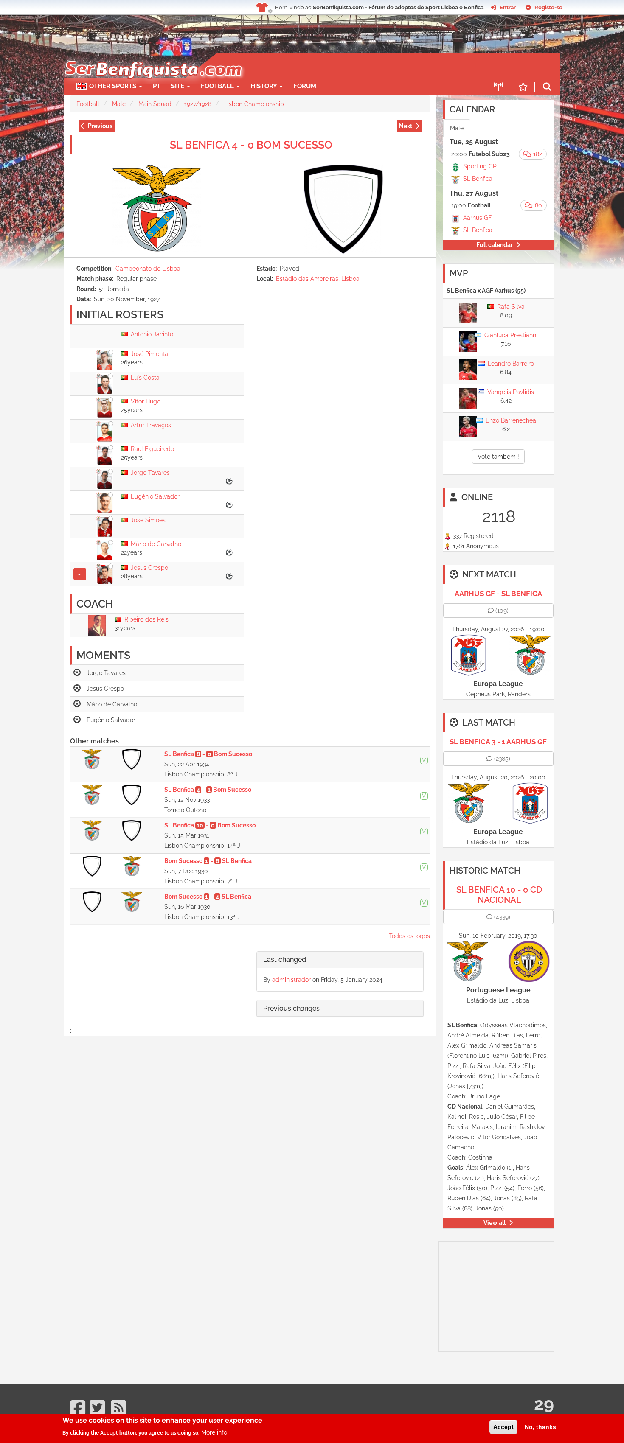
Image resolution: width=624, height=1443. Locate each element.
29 (544, 1403)
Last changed (284, 959)
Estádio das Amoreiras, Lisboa (318, 278)
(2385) (502, 758)
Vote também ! (498, 456)
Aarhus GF (477, 217)
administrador (291, 979)
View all (494, 1222)
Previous (100, 126)
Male (119, 104)
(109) (502, 610)
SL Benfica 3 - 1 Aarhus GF (498, 741)
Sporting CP (480, 166)
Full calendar (494, 244)
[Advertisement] (341, 66)
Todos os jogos (409, 936)
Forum (304, 86)
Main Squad (154, 104)
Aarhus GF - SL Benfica (498, 593)
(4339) (502, 916)
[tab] (340, 960)
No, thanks (540, 1426)
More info (214, 1432)
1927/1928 (197, 104)
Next (405, 126)
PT (156, 86)
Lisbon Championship (254, 104)
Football (218, 86)
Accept (503, 1426)
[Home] (153, 57)
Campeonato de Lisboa (147, 268)
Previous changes (291, 1008)
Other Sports (113, 86)
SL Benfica (477, 178)
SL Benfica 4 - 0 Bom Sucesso (251, 144)
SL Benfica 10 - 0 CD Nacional (499, 895)
